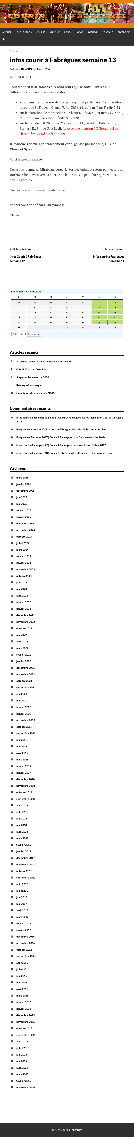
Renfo (68, 32)
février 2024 (23, 556)
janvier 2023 (23, 608)
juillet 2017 (22, 890)
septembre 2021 (25, 687)
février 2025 (23, 510)
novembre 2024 (25, 529)
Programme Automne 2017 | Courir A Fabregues (44, 437)
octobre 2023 (24, 575)
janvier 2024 (23, 562)
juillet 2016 (22, 969)
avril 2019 (22, 752)
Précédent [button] (20, 333)
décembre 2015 (25, 1015)
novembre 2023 (25, 569)
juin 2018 (21, 818)
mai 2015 (21, 1061)
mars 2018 (22, 838)
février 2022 (23, 654)
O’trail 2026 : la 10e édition (31, 369)
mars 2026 (22, 477)
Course (40, 32)
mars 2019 (22, 759)
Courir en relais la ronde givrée (96, 452)
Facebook (123, 32)
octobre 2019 (24, 726)
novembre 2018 (25, 785)
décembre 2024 (25, 523)
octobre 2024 (24, 536)
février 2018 (23, 844)
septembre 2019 (25, 733)
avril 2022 (22, 641)
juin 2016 (21, 975)
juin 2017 (21, 897)
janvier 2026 (23, 484)
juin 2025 (21, 497)
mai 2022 (21, 634)
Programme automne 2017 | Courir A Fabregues (44, 429)
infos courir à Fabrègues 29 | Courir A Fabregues (44, 445)
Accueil (7, 32)
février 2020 (23, 706)
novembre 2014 (25, 1087)
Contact (107, 32)
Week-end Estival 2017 (92, 445)
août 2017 (22, 884)
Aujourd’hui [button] (34, 333)
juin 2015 (21, 1054)
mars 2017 (22, 916)
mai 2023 (21, 588)
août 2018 (22, 805)
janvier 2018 (23, 851)
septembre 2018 (25, 798)
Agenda (92, 32)
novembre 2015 (25, 1021)
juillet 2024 (22, 543)
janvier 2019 (23, 772)
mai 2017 (21, 903)
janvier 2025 (23, 516)
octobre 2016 (24, 949)
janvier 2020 (23, 713)
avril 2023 (22, 595)
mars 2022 (22, 647)
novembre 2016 (25, 943)
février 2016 (23, 1002)
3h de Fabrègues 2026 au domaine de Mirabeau (43, 361)
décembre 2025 (25, 490)
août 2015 (22, 1041)
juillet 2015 (22, 1047)
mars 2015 (22, 1074)
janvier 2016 (23, 1008)
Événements (24, 32)
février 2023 (23, 602)
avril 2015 (22, 1067)
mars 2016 (22, 995)
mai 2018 (21, 825)
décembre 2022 (25, 615)
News (79, 32)
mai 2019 (21, 746)
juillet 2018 (22, 811)
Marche (55, 32)
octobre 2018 (24, 792)
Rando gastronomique (29, 385)
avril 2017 (22, 910)
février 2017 (23, 923)
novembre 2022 (25, 621)
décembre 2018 (25, 779)
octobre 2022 (24, 628)
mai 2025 (21, 503)
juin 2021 (21, 693)
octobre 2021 (24, 680)
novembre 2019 (25, 720)
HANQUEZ (27, 69)
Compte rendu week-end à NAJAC (36, 392)
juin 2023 (21, 582)
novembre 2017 (25, 864)
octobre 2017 (24, 870)
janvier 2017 (23, 929)
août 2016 (22, 962)
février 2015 (23, 1080)
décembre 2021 (25, 667)
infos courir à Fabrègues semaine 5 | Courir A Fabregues (48, 417)
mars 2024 (22, 549)
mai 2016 (21, 982)
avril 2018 (22, 831)
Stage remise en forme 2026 (32, 377)
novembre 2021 (25, 674)
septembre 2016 (25, 956)
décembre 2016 (25, 936)
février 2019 (23, 766)
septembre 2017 (25, 877)
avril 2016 (22, 988)
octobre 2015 (24, 1028)
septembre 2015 (25, 1034)
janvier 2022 (23, 661)
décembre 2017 (25, 857)
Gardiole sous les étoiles (92, 429)
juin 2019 (21, 739)
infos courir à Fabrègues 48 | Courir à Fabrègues (44, 452)
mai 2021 (21, 700)
